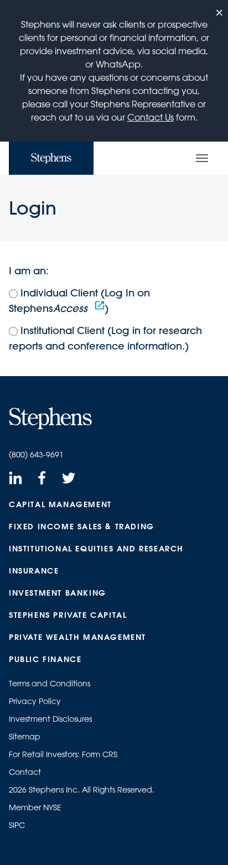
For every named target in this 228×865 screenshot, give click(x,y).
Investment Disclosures (50, 719)
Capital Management (60, 504)
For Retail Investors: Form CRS (63, 754)
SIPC (17, 825)
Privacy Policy (35, 701)
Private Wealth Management (77, 637)
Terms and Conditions (49, 684)
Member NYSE (35, 807)
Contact (25, 772)
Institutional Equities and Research (96, 549)
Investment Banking (57, 593)
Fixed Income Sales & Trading (81, 526)
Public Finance (45, 659)
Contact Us (150, 117)
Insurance (34, 571)
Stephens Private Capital (68, 615)
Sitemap (24, 737)
